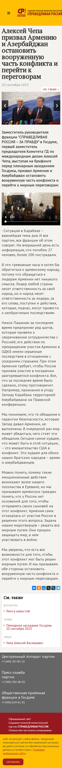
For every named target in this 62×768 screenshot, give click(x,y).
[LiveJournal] (53, 588)
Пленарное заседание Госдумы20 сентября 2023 (29, 627)
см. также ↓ (50, 89)
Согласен (13, 762)
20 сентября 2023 (15, 85)
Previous (5, 105)
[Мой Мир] (44, 588)
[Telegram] (58, 588)
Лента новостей (18, 611)
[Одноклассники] (39, 588)
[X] (48, 588)
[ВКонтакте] (34, 588)
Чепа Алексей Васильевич (24, 643)
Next (57, 105)
